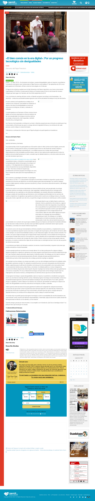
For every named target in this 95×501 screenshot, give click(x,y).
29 (86, 374)
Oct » (74, 379)
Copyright (80, 494)
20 (81, 371)
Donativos (54, 2)
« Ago (71, 379)
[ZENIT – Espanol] (11, 3)
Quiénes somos (43, 494)
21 (83, 371)
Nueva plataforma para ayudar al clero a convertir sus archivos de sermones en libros (78, 200)
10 (73, 368)
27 (81, 374)
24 (73, 374)
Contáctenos (86, 494)
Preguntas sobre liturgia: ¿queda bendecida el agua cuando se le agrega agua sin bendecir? (81, 231)
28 (83, 374)
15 (86, 368)
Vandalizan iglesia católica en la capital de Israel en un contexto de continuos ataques (40, 7)
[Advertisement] (36, 434)
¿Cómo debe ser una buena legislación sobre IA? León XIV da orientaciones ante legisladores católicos (78, 187)
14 (83, 368)
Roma (30, 2)
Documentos (46, 2)
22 (86, 371)
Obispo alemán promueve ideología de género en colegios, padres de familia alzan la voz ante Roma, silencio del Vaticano (81, 256)
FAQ (49, 494)
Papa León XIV (24, 2)
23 (71, 374)
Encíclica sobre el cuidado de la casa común (21, 159)
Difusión (68, 494)
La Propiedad (54, 494)
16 (71, 371)
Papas (6, 12)
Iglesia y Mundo (37, 2)
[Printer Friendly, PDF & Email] (10, 80)
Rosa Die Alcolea (25, 72)
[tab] (74, 463)
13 (81, 368)
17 (73, 371)
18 (76, 371)
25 (76, 374)
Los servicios (61, 494)
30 (71, 376)
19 (78, 371)
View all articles (10, 352)
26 (78, 374)
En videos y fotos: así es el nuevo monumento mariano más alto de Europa (81, 239)
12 (78, 368)
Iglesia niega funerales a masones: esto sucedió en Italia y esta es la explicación (81, 247)
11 (76, 368)
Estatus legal (74, 494)
